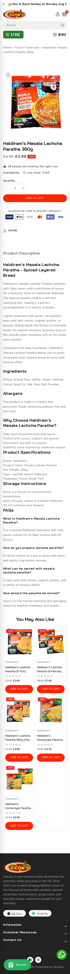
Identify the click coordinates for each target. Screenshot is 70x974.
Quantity (9, 181)
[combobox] (35, 25)
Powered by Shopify (49, 967)
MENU (62, 34)
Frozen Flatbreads (26, 47)
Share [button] (12, 230)
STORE (15, 34)
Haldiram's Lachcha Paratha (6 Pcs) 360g (17, 669)
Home (7, 47)
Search (62, 25)
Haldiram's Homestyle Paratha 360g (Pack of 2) (18, 806)
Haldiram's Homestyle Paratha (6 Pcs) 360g (50, 738)
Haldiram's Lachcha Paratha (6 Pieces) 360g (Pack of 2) (49, 669)
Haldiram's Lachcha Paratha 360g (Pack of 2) (18, 738)
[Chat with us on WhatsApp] (62, 955)
